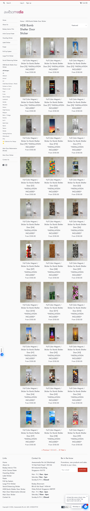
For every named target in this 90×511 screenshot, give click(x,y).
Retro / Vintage (7, 115)
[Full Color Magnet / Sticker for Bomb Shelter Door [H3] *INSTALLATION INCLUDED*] (77, 334)
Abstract (5, 76)
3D (3, 73)
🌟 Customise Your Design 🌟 (9, 142)
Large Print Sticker (8, 56)
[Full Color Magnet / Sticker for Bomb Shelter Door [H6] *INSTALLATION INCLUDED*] (77, 375)
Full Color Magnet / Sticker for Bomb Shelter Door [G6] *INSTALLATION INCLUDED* (77, 227)
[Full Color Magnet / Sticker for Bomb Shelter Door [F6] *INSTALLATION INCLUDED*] (30, 86)
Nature (4, 107)
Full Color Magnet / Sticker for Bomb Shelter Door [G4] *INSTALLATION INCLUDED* (30, 227)
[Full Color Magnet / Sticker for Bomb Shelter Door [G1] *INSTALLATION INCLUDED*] (30, 167)
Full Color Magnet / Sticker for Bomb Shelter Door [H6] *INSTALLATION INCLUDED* (77, 394)
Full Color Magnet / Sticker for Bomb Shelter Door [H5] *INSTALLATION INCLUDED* (53, 394)
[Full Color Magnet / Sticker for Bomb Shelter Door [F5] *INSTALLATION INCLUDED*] (77, 48)
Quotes (4, 131)
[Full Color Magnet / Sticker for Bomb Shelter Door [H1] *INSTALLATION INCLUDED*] (30, 334)
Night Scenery (6, 110)
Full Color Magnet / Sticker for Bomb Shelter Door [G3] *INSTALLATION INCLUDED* (77, 185)
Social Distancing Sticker (10, 60)
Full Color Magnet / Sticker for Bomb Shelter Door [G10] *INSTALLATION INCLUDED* (30, 311)
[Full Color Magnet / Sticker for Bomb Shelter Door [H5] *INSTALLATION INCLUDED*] (53, 375)
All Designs (6, 70)
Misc (4, 139)
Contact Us (6, 160)
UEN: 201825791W (32, 507)
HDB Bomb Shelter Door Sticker (10, 66)
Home (4, 20)
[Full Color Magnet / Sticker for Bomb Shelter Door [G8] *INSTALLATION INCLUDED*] (53, 250)
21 (60, 450)
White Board (6, 136)
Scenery (5, 118)
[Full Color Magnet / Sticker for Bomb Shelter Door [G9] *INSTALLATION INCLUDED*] (77, 250)
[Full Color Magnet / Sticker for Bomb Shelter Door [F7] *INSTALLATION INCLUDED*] (53, 86)
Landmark (5, 99)
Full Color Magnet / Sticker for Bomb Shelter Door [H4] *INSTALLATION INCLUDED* (30, 394)
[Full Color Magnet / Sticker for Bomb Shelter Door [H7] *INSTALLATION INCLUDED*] (30, 417)
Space (4, 126)
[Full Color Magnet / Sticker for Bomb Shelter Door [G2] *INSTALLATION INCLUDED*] (53, 167)
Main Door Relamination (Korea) (10, 149)
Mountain (5, 105)
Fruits (4, 94)
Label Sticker (6, 42)
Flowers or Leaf (6, 89)
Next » (63, 450)
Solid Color (5, 123)
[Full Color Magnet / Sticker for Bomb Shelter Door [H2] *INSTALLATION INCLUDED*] (53, 334)
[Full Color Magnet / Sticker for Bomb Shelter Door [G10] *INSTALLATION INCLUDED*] (30, 292)
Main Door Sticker (8, 155)
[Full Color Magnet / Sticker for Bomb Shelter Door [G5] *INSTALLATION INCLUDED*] (53, 208)
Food (4, 91)
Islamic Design (6, 97)
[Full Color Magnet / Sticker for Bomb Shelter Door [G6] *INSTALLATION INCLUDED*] (77, 208)
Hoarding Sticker (8, 38)
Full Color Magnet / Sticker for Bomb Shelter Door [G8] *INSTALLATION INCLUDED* (53, 269)
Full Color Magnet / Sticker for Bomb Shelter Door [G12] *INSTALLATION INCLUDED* (77, 311)
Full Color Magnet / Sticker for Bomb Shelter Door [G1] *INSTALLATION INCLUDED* (30, 185)
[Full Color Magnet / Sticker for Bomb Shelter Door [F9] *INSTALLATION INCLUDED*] (30, 125)
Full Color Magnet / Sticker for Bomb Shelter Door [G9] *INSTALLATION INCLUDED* (77, 269)
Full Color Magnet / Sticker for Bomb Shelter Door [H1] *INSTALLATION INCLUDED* (30, 352)
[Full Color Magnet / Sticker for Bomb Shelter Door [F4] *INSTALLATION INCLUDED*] (53, 48)
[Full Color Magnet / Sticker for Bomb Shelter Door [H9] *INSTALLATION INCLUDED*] (77, 417)
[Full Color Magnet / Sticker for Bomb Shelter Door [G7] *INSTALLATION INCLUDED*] (30, 250)
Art (3, 81)
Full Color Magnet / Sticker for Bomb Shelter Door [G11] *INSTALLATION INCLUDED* (53, 311)
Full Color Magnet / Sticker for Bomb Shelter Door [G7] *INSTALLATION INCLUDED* (30, 269)
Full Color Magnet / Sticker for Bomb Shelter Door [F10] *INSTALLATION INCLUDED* (53, 144)
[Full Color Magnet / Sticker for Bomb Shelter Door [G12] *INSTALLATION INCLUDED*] (77, 292)
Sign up (28, 3)
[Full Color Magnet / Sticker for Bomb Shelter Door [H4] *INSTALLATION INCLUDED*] (30, 375)
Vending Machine (7, 133)
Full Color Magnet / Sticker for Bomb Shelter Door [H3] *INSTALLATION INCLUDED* (77, 352)
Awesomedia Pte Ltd (20, 507)
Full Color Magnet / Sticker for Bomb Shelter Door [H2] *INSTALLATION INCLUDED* (53, 352)
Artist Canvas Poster (8, 34)
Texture (4, 128)
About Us (5, 25)
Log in (22, 3)
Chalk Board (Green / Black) (10, 84)
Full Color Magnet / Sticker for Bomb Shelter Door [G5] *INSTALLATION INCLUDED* (53, 227)
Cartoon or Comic (7, 86)
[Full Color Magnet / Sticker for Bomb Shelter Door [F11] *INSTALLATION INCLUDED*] (77, 125)
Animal (4, 78)
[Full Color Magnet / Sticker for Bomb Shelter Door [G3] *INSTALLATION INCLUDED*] (77, 167)
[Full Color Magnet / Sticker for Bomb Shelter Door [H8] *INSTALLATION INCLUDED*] (53, 417)
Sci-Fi (4, 120)
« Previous (45, 450)
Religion (5, 112)
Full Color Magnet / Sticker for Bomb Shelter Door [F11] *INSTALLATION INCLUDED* (77, 144)
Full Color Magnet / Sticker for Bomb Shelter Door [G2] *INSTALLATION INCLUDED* (53, 185)
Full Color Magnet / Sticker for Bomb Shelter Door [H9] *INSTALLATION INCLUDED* (77, 436)
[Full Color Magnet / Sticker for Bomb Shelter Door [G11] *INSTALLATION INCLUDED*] (53, 292)
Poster (4, 47)
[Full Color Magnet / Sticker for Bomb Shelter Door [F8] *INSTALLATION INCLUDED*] (77, 86)
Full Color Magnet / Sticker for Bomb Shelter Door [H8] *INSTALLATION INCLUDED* (53, 436)
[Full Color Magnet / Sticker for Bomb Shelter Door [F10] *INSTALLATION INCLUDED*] (53, 125)
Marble (4, 102)
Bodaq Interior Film (8, 29)
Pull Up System (7, 51)
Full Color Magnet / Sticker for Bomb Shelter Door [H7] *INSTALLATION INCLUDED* (30, 436)
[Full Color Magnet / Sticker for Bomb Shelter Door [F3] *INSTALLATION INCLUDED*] (30, 48)
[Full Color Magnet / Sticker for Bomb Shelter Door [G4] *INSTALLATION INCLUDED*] (30, 208)
